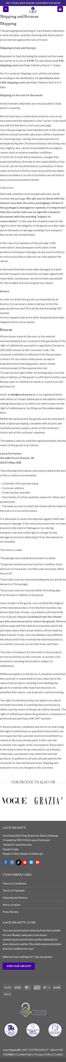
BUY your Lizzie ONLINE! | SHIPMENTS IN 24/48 (33, 3)
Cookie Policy (24, 1054)
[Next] (61, 805)
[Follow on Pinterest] (25, 862)
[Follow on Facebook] (6, 862)
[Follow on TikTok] (18, 862)
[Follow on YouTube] (37, 862)
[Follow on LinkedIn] (31, 862)
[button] (6, 9)
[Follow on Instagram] (12, 862)
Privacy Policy (43, 1054)
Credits (58, 1054)
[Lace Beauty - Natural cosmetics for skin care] (33, 10)
